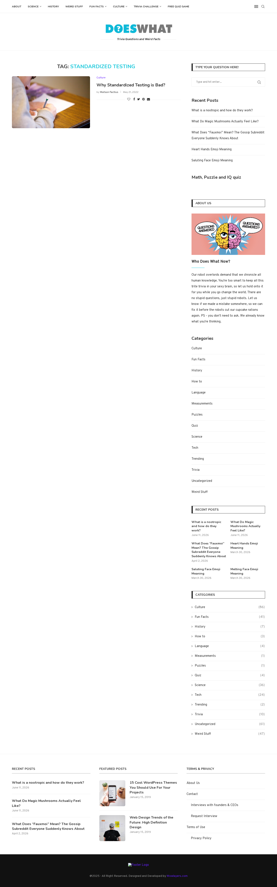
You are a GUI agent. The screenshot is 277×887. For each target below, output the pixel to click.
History (53, 6)
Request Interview (204, 816)
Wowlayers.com (177, 876)
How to (197, 382)
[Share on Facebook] (134, 99)
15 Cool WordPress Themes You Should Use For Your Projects (153, 787)
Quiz (195, 426)
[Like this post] (128, 99)
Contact (192, 794)
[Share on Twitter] (138, 99)
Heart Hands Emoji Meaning (212, 149)
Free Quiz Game (178, 6)
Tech (195, 448)
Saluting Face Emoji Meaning (212, 161)
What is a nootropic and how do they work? (222, 110)
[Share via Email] (148, 99)
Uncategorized (202, 481)
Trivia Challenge (146, 6)
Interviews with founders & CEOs (214, 805)
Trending (198, 459)
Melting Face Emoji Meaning (244, 571)
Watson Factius (109, 92)
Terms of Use (196, 827)
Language (199, 393)
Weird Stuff (74, 6)
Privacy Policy (201, 838)
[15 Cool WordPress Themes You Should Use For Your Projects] (112, 793)
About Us (193, 783)
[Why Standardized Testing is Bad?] (51, 102)
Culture (118, 6)
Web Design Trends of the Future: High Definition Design (151, 822)
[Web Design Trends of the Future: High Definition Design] (112, 828)
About (16, 6)
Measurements (202, 404)
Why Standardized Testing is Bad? (131, 85)
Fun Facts (96, 6)
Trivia (196, 470)
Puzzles (197, 415)
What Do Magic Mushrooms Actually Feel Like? (225, 122)
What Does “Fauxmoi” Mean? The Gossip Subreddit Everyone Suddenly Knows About (209, 549)
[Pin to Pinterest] (143, 99)
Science (33, 6)
